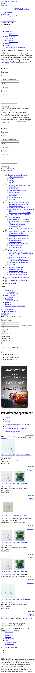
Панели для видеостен (16, 269)
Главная (7, 417)
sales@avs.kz (5, 14)
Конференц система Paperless (18, 262)
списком (4, 438)
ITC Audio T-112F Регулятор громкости (14, 515)
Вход (2, 168)
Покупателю (9, 40)
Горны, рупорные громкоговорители (21, 228)
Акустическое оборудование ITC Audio (18, 424)
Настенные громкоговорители (19, 219)
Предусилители (14, 188)
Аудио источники (14, 192)
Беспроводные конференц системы (20, 252)
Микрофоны (13, 195)
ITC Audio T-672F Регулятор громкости (14, 542)
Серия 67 (12, 178)
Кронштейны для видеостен (18, 274)
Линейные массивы (15, 245)
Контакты (8, 45)
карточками (12, 436)
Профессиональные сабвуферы (19, 243)
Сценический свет (15, 247)
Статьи (11, 38)
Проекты (8, 43)
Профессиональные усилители (19, 238)
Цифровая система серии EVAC (19, 207)
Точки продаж (13, 42)
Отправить (5, 106)
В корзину (30, 470)
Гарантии (12, 33)
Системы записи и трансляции (19, 261)
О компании (9, 31)
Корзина (3, 22)
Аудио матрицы (14, 194)
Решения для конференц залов (15, 47)
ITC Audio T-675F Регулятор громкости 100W (16, 455)
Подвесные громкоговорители (19, 223)
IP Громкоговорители (16, 177)
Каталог (7, 421)
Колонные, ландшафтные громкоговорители (17, 225)
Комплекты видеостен (16, 271)
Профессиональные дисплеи (18, 272)
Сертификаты (13, 35)
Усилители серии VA (15, 206)
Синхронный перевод (16, 259)
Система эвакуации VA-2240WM (20, 213)
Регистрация (10, 168)
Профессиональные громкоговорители (15, 241)
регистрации (6, 62)
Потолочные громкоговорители (19, 221)
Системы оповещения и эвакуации (16, 428)
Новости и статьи (10, 36)
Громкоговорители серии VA (18, 204)
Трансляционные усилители (18, 190)
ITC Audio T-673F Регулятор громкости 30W (15, 599)
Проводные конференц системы (19, 257)
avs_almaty (4, 315)
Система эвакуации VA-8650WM (20, 214)
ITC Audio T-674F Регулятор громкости (14, 483)
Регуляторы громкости (16, 197)
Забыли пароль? (6, 333)
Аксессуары (13, 199)
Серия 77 (12, 180)
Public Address (13, 187)
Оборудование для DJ (16, 233)
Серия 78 (12, 182)
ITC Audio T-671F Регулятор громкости (14, 571)
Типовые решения (11, 642)
